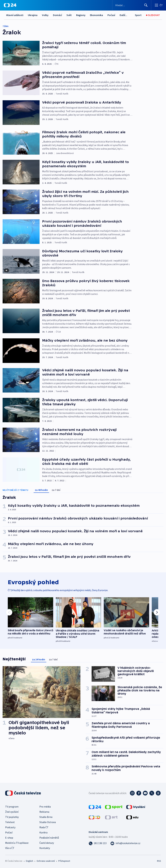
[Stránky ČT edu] (132, 817)
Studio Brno (46, 817)
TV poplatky (12, 817)
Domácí (57, 15)
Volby (45, 15)
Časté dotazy (46, 842)
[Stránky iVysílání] (135, 806)
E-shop (9, 837)
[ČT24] (10, 5)
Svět (69, 15)
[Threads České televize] (158, 793)
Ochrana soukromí (46, 860)
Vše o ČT (9, 848)
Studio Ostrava (47, 822)
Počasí (111, 15)
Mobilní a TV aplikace (17, 842)
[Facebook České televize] (138, 793)
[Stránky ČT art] (111, 817)
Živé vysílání (11, 811)
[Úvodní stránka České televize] (23, 793)
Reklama (44, 811)
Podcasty (10, 827)
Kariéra (43, 832)
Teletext (10, 822)
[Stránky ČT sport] (114, 806)
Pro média (45, 806)
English (29, 860)
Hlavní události (14, 15)
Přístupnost (64, 860)
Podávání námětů (49, 837)
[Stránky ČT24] (95, 806)
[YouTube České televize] (145, 793)
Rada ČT (43, 827)
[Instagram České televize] (132, 793)
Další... (123, 15)
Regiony (80, 15)
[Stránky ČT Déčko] (94, 817)
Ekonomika (96, 15)
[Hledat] (146, 5)
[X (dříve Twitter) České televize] (151, 793)
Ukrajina (32, 15)
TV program (11, 806)
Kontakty (44, 848)
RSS (159, 860)
